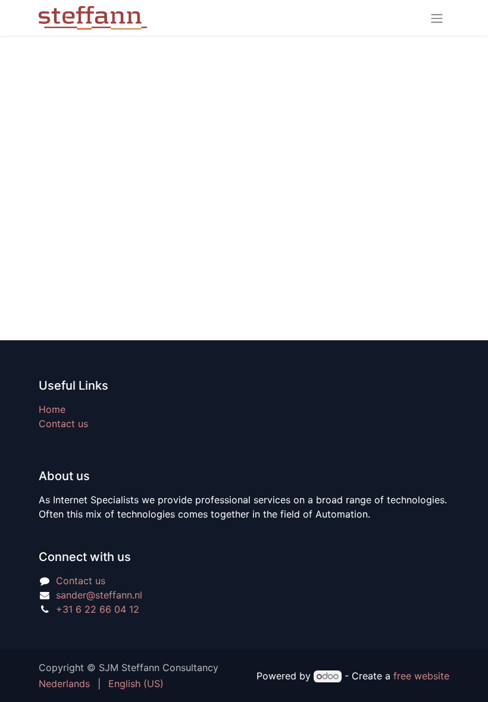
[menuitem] (64, 683)
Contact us (63, 424)
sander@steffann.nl (99, 595)
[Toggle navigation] (436, 18)
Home (52, 409)
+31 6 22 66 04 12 (97, 609)
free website (421, 676)
